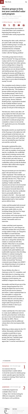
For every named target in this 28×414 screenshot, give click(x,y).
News (3, 6)
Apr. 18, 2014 (17, 22)
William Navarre (8, 22)
